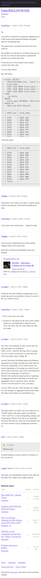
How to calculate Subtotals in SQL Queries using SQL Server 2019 (11, 520)
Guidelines (22, 562)
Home (3, 562)
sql (10, 525)
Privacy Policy (21, 567)
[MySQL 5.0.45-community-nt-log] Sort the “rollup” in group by (11, 534)
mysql (3, 16)
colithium (13, 271)
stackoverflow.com (12, 259)
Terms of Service (7, 567)
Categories (12, 562)
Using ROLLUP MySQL (15, 10)
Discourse (14, 572)
